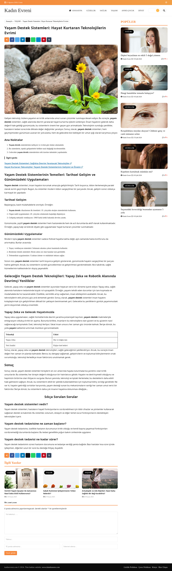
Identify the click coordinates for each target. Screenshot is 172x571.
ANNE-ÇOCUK (128, 10)
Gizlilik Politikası (130, 567)
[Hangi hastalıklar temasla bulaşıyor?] (144, 77)
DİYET (141, 10)
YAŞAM (114, 10)
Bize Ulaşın (163, 567)
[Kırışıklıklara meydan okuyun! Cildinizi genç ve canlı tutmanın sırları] (144, 115)
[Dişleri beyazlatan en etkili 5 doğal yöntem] (144, 40)
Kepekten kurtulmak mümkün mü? (137, 171)
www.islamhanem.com (51, 567)
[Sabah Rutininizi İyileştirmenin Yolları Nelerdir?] (61, 478)
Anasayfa (9, 21)
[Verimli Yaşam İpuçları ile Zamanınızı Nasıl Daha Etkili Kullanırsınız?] (22, 478)
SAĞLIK (103, 10)
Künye (154, 567)
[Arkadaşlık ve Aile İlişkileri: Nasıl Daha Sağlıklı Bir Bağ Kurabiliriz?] (100, 478)
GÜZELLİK (91, 10)
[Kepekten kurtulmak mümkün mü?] (144, 156)
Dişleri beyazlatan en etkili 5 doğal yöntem (140, 55)
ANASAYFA (77, 10)
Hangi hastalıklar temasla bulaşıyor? (137, 93)
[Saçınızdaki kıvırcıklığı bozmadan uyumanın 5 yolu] (144, 194)
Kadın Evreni (17, 10)
